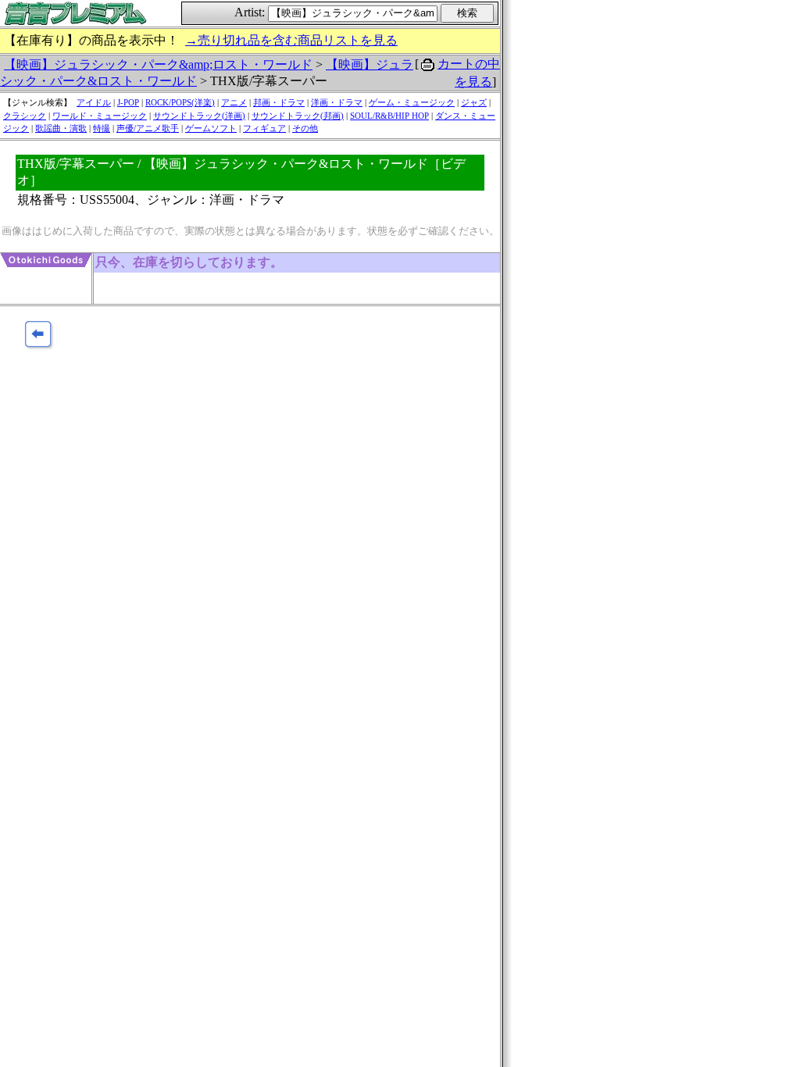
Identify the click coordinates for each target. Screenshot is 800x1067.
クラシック (24, 115)
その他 (305, 128)
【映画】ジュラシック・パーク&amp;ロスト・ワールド (158, 64)
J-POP (128, 102)
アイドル (94, 102)
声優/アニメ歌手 (147, 128)
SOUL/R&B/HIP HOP (389, 115)
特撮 (101, 128)
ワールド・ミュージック (99, 115)
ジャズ (474, 102)
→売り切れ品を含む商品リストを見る (291, 40)
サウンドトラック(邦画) (298, 115)
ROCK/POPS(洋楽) (180, 102)
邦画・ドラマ (279, 102)
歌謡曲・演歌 (61, 128)
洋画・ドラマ (336, 102)
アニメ (234, 102)
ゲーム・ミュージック (412, 102)
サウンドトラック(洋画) (199, 115)
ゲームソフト (211, 128)
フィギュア (264, 128)
